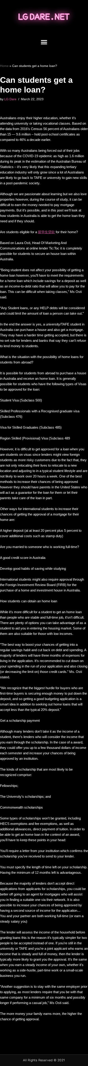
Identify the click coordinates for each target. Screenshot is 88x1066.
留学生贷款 (46, 232)
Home (4, 66)
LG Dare (10, 99)
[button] (44, 42)
